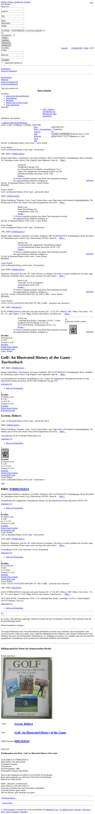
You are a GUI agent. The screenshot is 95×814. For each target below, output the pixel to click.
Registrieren (5, 69)
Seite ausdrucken (12, 105)
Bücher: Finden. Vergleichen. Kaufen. (16, 2)
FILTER (55, 134)
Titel (35, 134)
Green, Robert (23, 723)
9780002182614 (18, 154)
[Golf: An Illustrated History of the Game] (26, 718)
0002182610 (16, 307)
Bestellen (4, 345)
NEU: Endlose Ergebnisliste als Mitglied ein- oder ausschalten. (50, 112)
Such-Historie (6, 77)
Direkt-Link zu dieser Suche (17, 103)
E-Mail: (4, 50)
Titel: (3, 16)
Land (36, 138)
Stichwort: (5, 6)
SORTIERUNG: (57, 127)
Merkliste (4, 80)
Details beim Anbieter (9, 347)
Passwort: (5, 55)
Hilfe (86, 48)
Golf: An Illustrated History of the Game (40, 732)
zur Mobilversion (66, 810)
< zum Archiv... (7, 803)
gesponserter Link (8, 349)
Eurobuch (11, 810)
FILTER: (37, 125)
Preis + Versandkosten (42, 129)
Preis (36, 127)
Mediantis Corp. (52, 810)
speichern (89, 180)
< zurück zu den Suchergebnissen (14, 123)
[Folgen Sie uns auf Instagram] (93, 48)
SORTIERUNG (65, 134)
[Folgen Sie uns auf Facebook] (91, 48)
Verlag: (4, 26)
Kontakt (77, 810)
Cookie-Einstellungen (9, 84)
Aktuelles (23, 812)
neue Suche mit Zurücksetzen (17, 96)
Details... (21, 176)
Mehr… (63, 160)
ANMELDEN (77, 48)
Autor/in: (4, 11)
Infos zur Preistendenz (14, 388)
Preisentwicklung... (8, 798)
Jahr (35, 141)
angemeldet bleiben (13, 63)
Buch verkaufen (44, 90)
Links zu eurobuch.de (9, 82)
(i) (21, 63)
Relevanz (37, 136)
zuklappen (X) (6, 384)
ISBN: (3, 21)
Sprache (64, 48)
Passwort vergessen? (9, 71)
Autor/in (37, 132)
